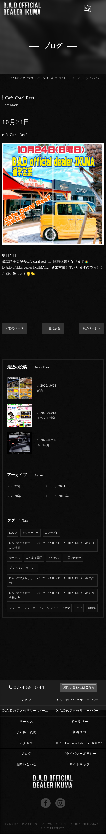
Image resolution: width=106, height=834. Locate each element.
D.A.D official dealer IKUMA (80, 743)
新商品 (92, 608)
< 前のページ (14, 328)
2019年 (63, 496)
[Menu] (98, 8)
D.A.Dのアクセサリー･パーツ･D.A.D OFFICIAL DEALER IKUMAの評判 (51, 580)
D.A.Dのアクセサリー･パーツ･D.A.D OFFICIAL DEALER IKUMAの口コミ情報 (51, 545)
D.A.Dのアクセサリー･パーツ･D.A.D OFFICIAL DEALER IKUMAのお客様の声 (51, 595)
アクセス (53, 557)
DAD (79, 608)
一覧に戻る (53, 328)
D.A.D (13, 532)
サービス (14, 557)
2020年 (16, 496)
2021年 (63, 486)
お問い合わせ (73, 557)
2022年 (16, 486)
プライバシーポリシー (22, 568)
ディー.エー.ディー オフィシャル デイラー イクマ (39, 608)
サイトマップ (80, 764)
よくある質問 (34, 557)
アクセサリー (30, 532)
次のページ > (91, 328)
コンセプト (51, 532)
